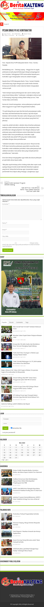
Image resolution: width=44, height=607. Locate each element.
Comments (19, 322)
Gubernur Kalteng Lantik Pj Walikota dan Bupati (15, 404)
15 (4, 452)
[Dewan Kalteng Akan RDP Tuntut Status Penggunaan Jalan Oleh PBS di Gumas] (6, 380)
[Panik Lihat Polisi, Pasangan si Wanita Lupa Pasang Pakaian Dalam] (6, 355)
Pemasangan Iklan (27, 596)
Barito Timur (27, 34)
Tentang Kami (14, 595)
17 (16, 452)
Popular (4, 322)
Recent (11, 322)
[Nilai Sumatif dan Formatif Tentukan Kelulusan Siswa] (6, 329)
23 (10, 455)
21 (39, 452)
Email (4, 229)
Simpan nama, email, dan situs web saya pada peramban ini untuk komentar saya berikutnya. (21, 244)
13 (33, 450)
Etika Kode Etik (15, 596)
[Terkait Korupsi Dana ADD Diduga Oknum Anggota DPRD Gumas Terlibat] (6, 389)
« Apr (3, 460)
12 (28, 450)
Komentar (5, 204)
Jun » (7, 460)
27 (33, 455)
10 (16, 450)
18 (22, 452)
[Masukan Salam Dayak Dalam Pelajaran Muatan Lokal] (6, 338)
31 (16, 457)
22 (4, 455)
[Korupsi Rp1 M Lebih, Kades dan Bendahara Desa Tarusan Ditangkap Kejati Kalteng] (6, 346)
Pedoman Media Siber (27, 595)
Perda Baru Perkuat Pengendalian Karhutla (26, 514)
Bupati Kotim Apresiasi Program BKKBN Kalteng (14, 183)
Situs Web (5, 236)
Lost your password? (8, 432)
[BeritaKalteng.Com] (22, 5)
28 (39, 455)
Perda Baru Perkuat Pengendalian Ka (14, 24)
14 (39, 450)
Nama (4, 223)
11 (22, 450)
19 (28, 452)
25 (22, 455)
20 (33, 452)
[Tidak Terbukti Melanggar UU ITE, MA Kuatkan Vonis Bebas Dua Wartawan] (6, 364)
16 (10, 452)
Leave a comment (9, 35)
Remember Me (16, 428)
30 (10, 457)
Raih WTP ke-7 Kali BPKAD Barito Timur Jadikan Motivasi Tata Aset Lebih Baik (30, 189)
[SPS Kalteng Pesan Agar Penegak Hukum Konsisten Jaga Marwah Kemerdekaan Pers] (6, 398)
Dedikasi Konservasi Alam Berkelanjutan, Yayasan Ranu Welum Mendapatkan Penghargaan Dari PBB (25, 481)
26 (28, 455)
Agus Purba (7, 34)
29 (4, 457)
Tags (26, 322)
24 (16, 455)
